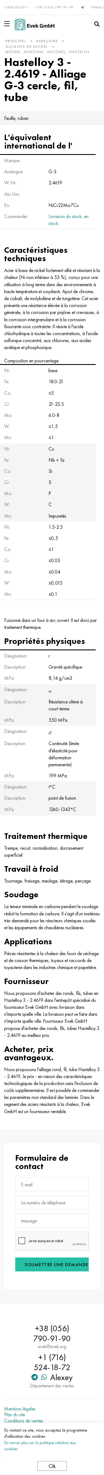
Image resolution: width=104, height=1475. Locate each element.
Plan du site (14, 1415)
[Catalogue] (8, 23)
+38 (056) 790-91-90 (54, 7)
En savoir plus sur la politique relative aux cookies (40, 1446)
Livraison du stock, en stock (68, 219)
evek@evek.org (52, 1346)
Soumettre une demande (56, 1265)
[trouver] (97, 24)
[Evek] (34, 24)
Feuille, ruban (16, 118)
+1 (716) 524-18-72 (52, 1362)
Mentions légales (19, 1409)
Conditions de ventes (23, 1421)
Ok (52, 1466)
